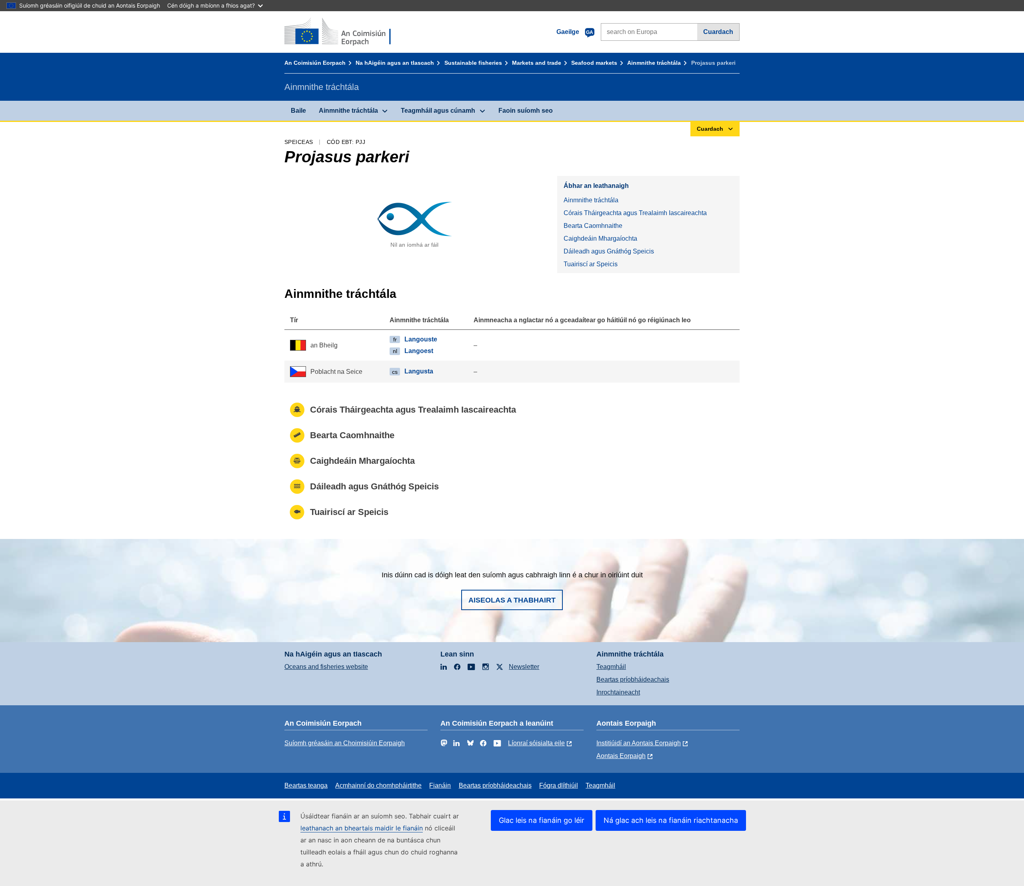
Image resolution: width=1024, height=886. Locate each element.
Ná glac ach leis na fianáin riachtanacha (671, 820)
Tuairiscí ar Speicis (591, 264)
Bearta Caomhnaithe (593, 225)
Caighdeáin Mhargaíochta (600, 238)
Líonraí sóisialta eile (536, 743)
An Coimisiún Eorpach (315, 63)
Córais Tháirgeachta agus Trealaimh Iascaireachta (635, 213)
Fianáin (440, 785)
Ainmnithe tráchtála (654, 63)
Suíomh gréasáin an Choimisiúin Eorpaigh (344, 743)
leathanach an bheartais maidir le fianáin (361, 828)
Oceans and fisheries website (326, 666)
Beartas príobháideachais (632, 679)
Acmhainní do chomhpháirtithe (378, 785)
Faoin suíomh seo (525, 110)
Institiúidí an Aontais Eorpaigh (638, 743)
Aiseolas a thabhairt (512, 600)
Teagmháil (611, 666)
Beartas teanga (306, 785)
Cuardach (718, 31)
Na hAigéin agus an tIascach (395, 63)
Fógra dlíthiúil (558, 785)
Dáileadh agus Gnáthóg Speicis (609, 251)
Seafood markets (594, 63)
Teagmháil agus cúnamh (438, 110)
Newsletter (524, 666)
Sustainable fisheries (473, 63)
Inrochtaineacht (618, 692)
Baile (298, 110)
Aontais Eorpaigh (621, 755)
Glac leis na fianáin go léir (541, 820)
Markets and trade (536, 63)
